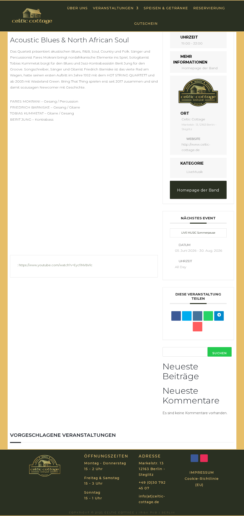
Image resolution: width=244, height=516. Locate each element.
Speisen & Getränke (166, 8)
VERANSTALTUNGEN (113, 8)
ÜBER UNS (77, 8)
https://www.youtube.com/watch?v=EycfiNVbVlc (55, 265)
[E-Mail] (197, 326)
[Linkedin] (197, 316)
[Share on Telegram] (219, 316)
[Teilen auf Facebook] (176, 316)
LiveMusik (194, 172)
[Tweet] (187, 316)
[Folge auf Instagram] (204, 458)
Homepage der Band (200, 68)
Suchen (219, 353)
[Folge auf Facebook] (194, 458)
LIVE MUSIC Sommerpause (198, 232)
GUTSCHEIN (146, 23)
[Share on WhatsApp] (208, 316)
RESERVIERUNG (209, 8)
